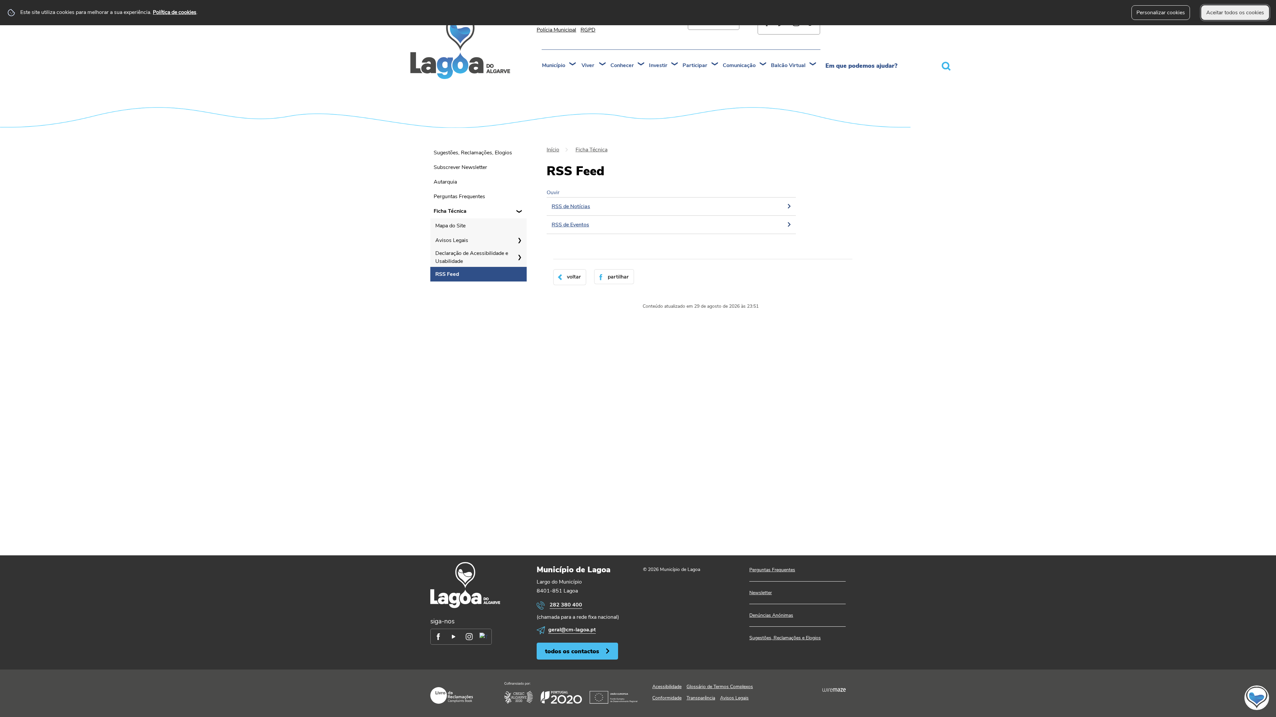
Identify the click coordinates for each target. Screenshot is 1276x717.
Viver (588, 65)
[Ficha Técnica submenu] (519, 211)
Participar (695, 65)
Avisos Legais (451, 240)
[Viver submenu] (602, 64)
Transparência (701, 698)
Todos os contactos (572, 651)
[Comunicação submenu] (763, 64)
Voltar (574, 276)
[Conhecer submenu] (641, 64)
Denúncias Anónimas (771, 615)
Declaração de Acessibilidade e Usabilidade (471, 257)
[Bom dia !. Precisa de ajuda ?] (1198, 697)
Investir (658, 65)
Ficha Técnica (450, 211)
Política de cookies (174, 12)
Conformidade (667, 698)
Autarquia (445, 182)
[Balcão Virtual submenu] (813, 64)
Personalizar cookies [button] (1160, 12)
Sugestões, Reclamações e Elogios (785, 638)
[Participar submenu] (715, 64)
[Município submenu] (573, 64)
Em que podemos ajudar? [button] (861, 66)
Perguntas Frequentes (459, 196)
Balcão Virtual (788, 65)
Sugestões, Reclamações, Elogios (473, 152)
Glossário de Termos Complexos (720, 686)
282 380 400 (566, 604)
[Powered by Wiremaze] (834, 690)
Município (553, 65)
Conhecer (622, 65)
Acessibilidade (667, 686)
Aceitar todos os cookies (1235, 12)
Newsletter (760, 593)
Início (553, 149)
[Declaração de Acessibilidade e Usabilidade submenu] (519, 257)
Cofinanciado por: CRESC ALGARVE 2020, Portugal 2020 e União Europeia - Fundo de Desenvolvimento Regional (570, 693)
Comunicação (739, 65)
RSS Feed (447, 274)
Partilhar (618, 276)
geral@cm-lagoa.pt (572, 629)
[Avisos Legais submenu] (519, 240)
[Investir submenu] (675, 64)
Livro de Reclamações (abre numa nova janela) (451, 695)
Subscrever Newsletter (460, 167)
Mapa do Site (450, 225)
